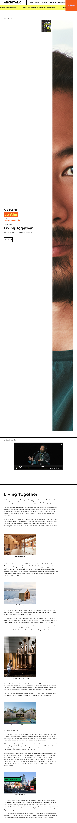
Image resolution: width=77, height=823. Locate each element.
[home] (15, 2)
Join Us (71, 5)
